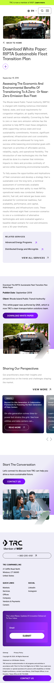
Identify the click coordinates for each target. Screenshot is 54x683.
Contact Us (14, 481)
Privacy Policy (18, 653)
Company (7, 598)
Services (6, 591)
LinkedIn (31, 588)
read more (15, 427)
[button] (30, 10)
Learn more (40, 2)
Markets (6, 588)
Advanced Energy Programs (18, 242)
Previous (47, 439)
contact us (27, 678)
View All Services (33, 258)
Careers (6, 605)
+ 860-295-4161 (25, 555)
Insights (9, 398)
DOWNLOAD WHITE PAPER (20, 315)
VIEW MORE (40, 389)
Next (51, 439)
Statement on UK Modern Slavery (14, 660)
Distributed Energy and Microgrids (21, 249)
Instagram (32, 591)
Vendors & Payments (11, 601)
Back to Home (14, 43)
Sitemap (5, 653)
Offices (6, 594)
